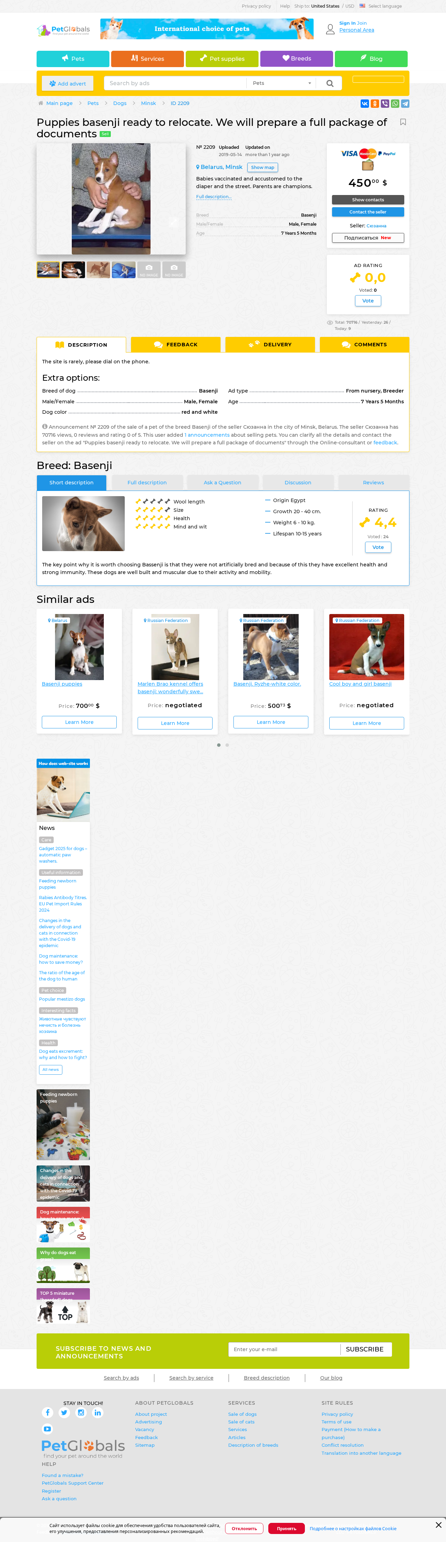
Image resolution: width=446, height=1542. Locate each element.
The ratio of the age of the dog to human (62, 976)
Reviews (373, 482)
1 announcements (207, 435)
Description (86, 345)
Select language (385, 6)
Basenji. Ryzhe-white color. (171, 684)
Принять (287, 1529)
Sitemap (145, 1445)
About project (151, 1414)
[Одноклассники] (375, 103)
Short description (71, 482)
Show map (262, 167)
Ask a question (59, 1498)
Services (152, 59)
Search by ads (121, 1378)
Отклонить (244, 1529)
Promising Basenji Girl (357, 684)
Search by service (191, 1378)
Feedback (181, 344)
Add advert (71, 84)
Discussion (298, 482)
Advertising (148, 1421)
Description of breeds (253, 1445)
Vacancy (144, 1429)
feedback (385, 442)
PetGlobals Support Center (72, 1483)
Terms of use (337, 1421)
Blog (376, 59)
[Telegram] (405, 103)
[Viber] (385, 103)
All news (51, 1069)
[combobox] (281, 83)
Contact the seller (367, 212)
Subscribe (365, 1349)
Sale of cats (241, 1421)
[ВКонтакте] (365, 103)
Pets (77, 59)
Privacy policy (256, 6)
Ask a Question (222, 482)
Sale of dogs (242, 1414)
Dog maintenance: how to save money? (61, 959)
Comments (370, 344)
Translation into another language (361, 1453)
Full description (147, 482)
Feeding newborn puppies (57, 884)
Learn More (79, 723)
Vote (368, 301)
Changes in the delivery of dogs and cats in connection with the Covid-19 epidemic (60, 933)
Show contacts (368, 199)
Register (51, 1491)
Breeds (300, 58)
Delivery (277, 344)
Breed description (267, 1378)
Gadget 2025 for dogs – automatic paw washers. (63, 855)
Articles (237, 1437)
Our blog (331, 1378)
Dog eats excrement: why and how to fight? (63, 1054)
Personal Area (356, 30)
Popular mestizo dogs (62, 999)
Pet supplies (227, 59)
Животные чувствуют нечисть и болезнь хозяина (62, 1025)
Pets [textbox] (258, 83)
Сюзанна (376, 225)
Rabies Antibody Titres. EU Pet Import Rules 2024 (63, 904)
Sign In (348, 23)
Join (362, 23)
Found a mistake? (62, 1475)
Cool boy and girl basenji (264, 684)
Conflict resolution (343, 1445)
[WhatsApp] (395, 103)
